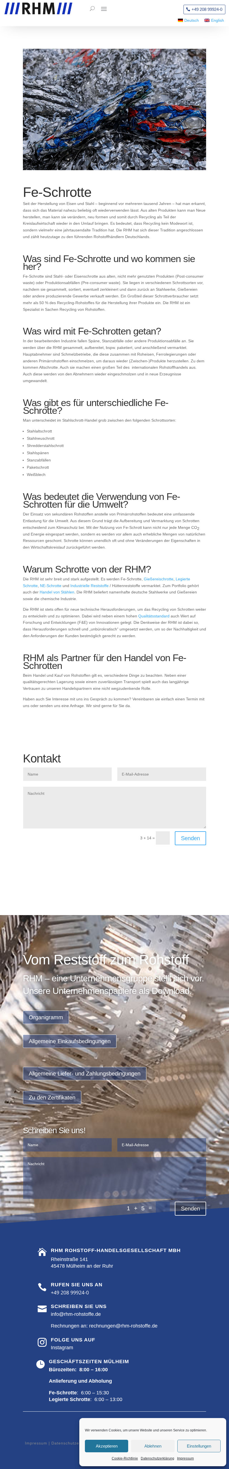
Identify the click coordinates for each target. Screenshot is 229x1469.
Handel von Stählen (57, 592)
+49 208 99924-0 (207, 9)
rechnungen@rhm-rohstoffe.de (123, 1326)
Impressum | (37, 1443)
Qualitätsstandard (154, 616)
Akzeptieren (107, 1446)
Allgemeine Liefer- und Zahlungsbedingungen (84, 1073)
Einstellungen (199, 1446)
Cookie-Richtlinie (125, 1458)
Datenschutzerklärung (157, 1458)
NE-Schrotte (50, 585)
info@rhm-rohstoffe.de (76, 1314)
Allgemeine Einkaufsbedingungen (70, 1041)
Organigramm (46, 1017)
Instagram (62, 1347)
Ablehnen (152, 1446)
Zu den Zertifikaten (52, 1097)
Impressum (185, 1458)
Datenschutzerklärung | (74, 1443)
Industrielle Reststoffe (89, 585)
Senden (190, 838)
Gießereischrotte (158, 579)
